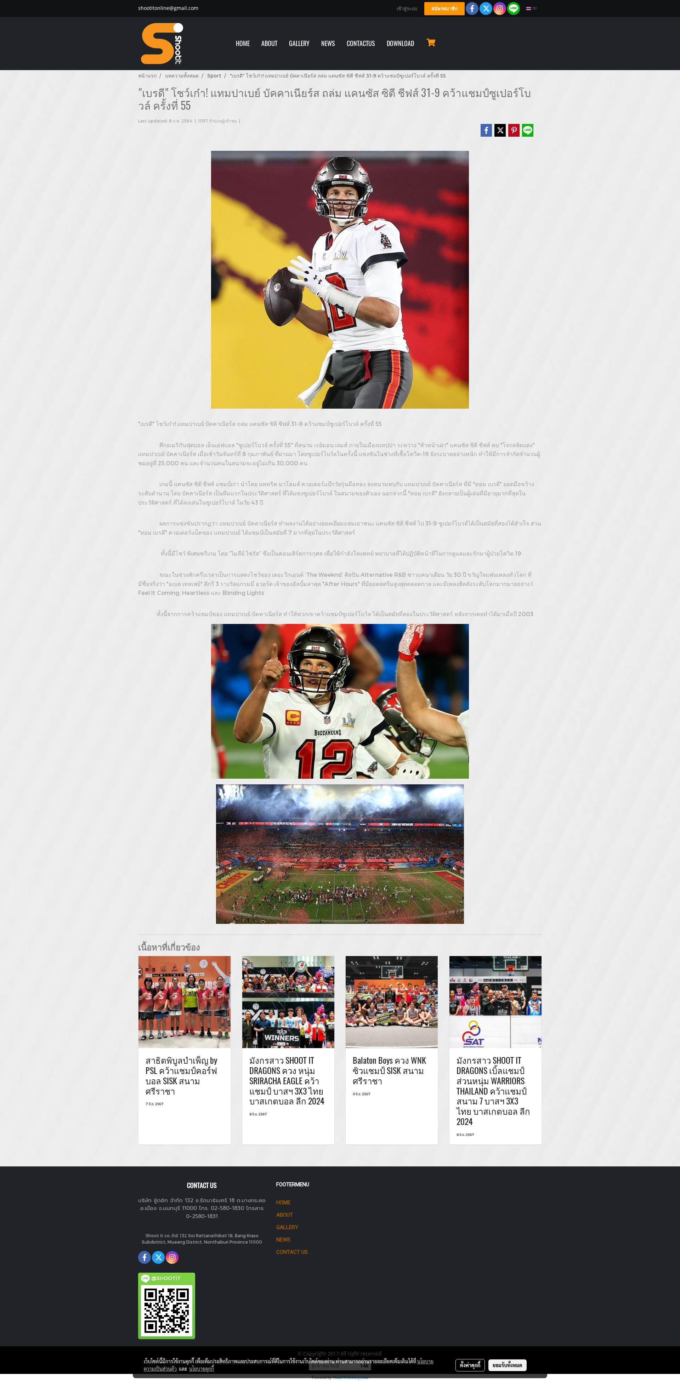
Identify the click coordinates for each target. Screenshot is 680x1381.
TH (534, 8)
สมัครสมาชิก (444, 8)
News (283, 1240)
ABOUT (269, 43)
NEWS (328, 43)
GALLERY (299, 43)
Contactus (361, 43)
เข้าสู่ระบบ (407, 8)
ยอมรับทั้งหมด (507, 1365)
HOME (243, 43)
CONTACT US (292, 1252)
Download (400, 43)
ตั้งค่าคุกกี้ (470, 1365)
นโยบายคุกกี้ (201, 1368)
